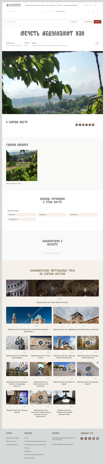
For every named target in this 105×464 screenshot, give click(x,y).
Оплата (27, 448)
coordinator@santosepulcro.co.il (62, 444)
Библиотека (41, 5)
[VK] (85, 438)
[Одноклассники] (80, 125)
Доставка (28, 451)
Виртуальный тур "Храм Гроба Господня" (52, 302)
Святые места (11, 441)
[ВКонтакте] (76, 125)
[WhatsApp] (90, 125)
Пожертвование (11, 444)
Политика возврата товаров (34, 454)
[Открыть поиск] (91, 5)
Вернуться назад (12, 11)
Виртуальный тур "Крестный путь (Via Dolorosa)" (40, 384)
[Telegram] (93, 125)
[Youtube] (93, 438)
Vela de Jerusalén (13, 5)
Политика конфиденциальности (36, 441)
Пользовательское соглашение (35, 444)
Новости (59, 5)
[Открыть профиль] (95, 5)
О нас (26, 438)
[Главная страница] (41, 11)
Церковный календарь (71, 5)
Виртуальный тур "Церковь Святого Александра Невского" (17, 384)
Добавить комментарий (53, 253)
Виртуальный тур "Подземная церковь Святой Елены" (64, 412)
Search (97, 21)
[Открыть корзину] (83, 5)
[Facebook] (81, 438)
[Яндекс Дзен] (97, 438)
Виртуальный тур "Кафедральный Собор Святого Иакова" (76, 329)
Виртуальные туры (31, 5)
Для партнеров (30, 458)
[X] (83, 125)
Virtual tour (89, 21)
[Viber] (86, 125)
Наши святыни (50, 5)
